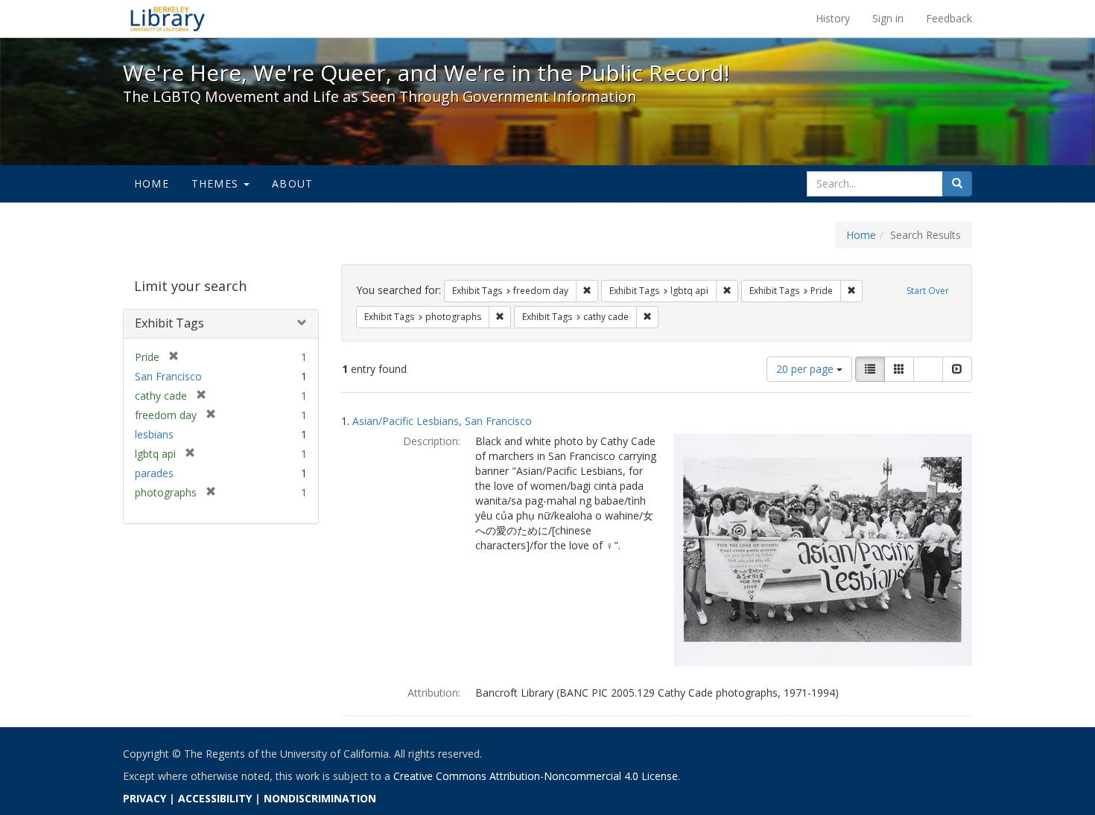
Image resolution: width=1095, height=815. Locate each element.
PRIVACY (144, 798)
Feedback (949, 18)
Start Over (928, 290)
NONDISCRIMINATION (320, 798)
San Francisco (168, 376)
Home (151, 183)
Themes (216, 183)
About (292, 183)
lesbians (154, 434)
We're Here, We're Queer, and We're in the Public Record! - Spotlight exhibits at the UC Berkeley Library (167, 18)
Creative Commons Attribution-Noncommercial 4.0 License (535, 776)
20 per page (806, 369)
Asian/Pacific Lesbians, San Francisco (442, 421)
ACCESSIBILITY (215, 798)
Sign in (888, 18)
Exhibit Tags (169, 323)
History (833, 18)
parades (154, 473)
